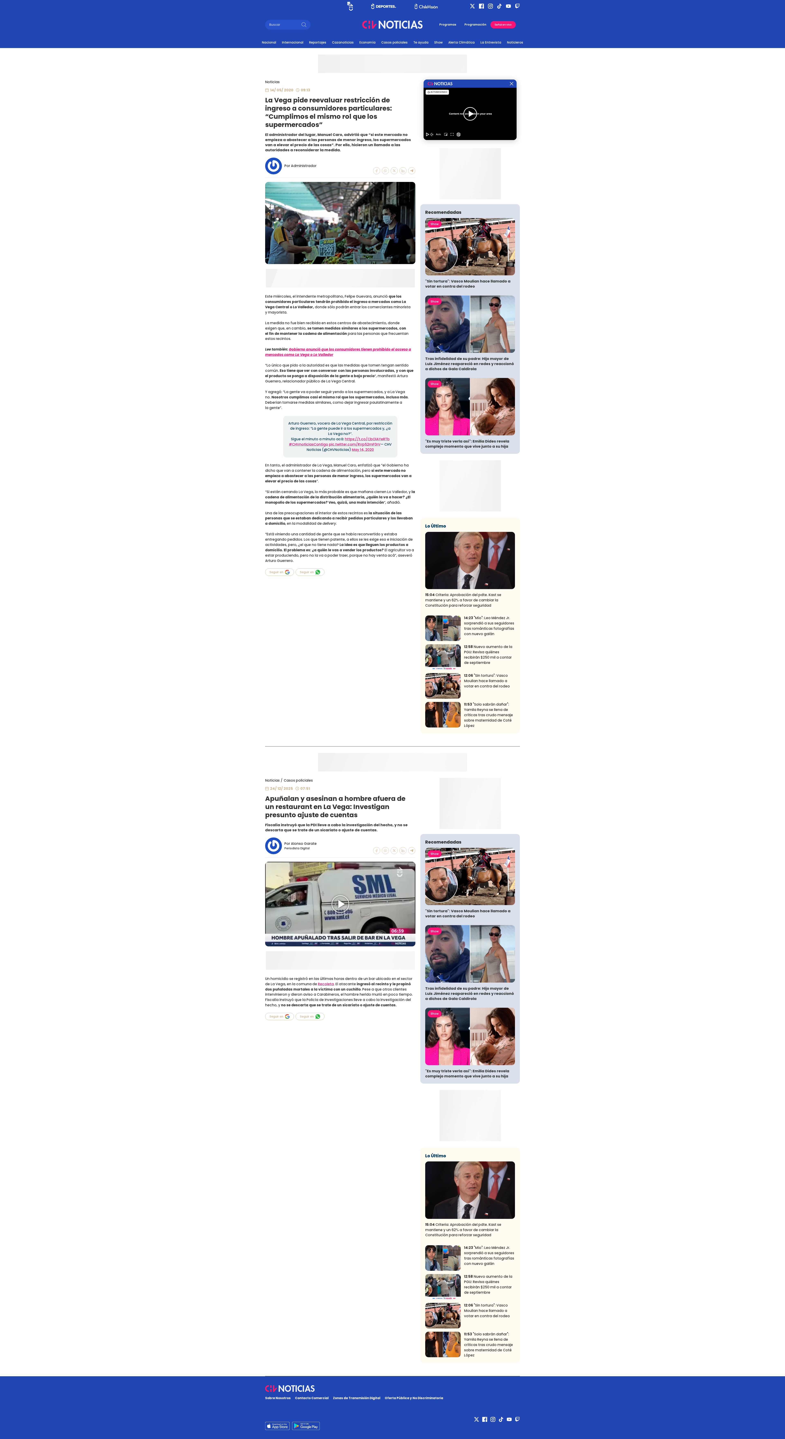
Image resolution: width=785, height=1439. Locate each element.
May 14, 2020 (363, 449)
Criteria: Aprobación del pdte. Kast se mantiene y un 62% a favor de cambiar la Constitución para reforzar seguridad (463, 600)
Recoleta (326, 984)
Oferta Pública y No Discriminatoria (414, 1398)
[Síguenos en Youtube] (508, 6)
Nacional (269, 42)
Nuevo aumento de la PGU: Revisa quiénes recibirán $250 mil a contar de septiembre (488, 654)
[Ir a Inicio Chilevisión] (426, 6)
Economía (367, 42)
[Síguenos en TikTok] (499, 6)
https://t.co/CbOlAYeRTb (367, 439)
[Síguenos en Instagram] (490, 6)
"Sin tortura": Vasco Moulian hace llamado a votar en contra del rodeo (467, 284)
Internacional (292, 42)
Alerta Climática (461, 42)
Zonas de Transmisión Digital (356, 1398)
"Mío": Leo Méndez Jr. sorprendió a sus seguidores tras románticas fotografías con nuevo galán (489, 625)
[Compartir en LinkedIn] (403, 170)
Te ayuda (420, 42)
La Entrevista (490, 42)
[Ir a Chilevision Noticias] (392, 1388)
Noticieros (515, 42)
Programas (447, 24)
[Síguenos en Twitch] (517, 6)
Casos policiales (394, 42)
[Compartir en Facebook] (376, 170)
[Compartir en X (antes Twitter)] (394, 170)
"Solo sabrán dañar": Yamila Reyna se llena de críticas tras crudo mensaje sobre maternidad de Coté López (488, 715)
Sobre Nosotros (278, 1398)
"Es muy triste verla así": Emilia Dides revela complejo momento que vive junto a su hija (467, 444)
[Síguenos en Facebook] (481, 6)
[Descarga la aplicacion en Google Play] (277, 1426)
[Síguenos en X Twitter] (472, 6)
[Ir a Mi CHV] (350, 6)
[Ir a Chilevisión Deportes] (383, 6)
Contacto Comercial (312, 1398)
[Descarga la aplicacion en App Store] (306, 1426)
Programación (475, 24)
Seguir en (276, 572)
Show (438, 42)
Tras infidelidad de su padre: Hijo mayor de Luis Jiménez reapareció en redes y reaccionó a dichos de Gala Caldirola (469, 363)
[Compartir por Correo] (411, 170)
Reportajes (317, 42)
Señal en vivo (503, 25)
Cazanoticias (343, 42)
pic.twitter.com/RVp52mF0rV (354, 444)
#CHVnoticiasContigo (308, 444)
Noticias (272, 82)
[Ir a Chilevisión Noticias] (392, 25)
